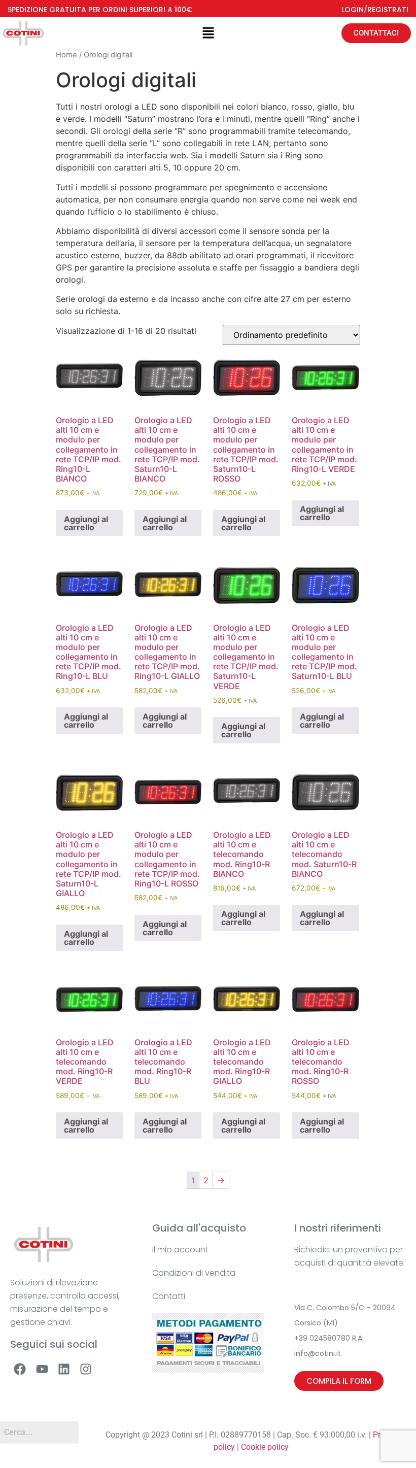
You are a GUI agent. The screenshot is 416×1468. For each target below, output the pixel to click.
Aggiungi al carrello (86, 523)
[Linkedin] (64, 1369)
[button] (208, 33)
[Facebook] (19, 1369)
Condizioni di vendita (193, 1273)
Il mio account (180, 1249)
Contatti (168, 1296)
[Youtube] (41, 1369)
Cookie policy (265, 1447)
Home (66, 54)
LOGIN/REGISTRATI (374, 10)
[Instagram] (85, 1369)
